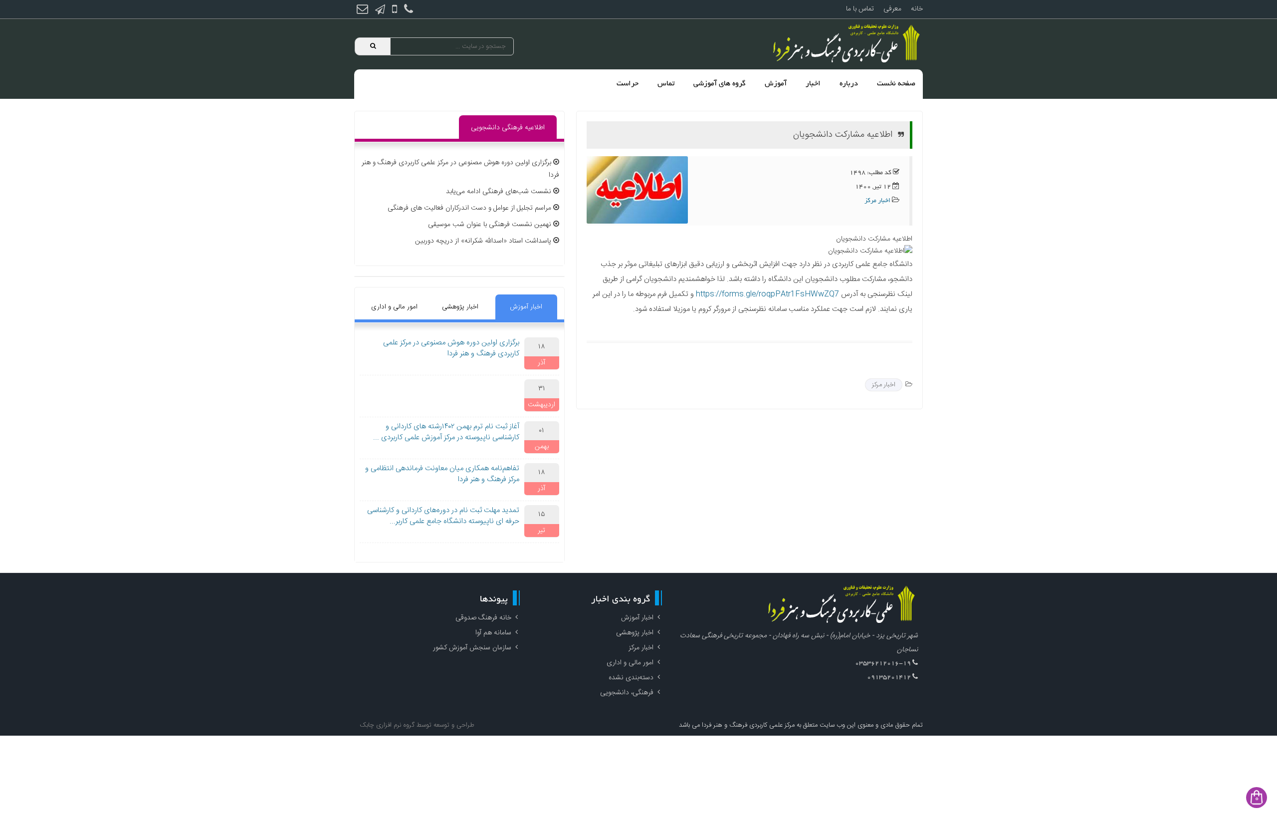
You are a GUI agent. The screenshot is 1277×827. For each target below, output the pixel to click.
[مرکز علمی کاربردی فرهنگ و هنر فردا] (848, 44)
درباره (849, 84)
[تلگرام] (380, 10)
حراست (627, 84)
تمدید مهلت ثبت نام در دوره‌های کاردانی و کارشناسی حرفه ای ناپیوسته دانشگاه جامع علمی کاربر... (443, 516)
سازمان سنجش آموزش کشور (472, 648)
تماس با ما (860, 9)
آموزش (776, 84)
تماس (665, 84)
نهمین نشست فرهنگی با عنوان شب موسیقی (489, 225)
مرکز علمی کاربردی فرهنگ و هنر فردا (747, 725)
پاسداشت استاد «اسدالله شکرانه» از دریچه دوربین (483, 241)
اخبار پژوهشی (460, 306)
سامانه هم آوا (493, 633)
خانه (917, 9)
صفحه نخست (896, 84)
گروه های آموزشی (719, 84)
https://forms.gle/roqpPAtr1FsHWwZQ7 (767, 294)
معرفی (892, 9)
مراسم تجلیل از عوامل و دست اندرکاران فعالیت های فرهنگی (469, 208)
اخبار (813, 84)
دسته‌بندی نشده (631, 678)
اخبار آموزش (526, 306)
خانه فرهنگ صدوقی (483, 618)
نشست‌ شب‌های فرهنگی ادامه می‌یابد (498, 192)
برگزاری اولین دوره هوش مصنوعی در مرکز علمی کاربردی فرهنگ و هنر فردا (451, 348)
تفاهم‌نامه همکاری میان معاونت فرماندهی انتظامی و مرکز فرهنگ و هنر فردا (442, 474)
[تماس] (408, 10)
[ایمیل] (362, 10)
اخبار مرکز (877, 201)
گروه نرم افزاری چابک (387, 725)
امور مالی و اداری (394, 306)
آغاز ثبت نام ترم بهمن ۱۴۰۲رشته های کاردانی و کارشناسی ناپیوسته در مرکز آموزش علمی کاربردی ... (446, 432)
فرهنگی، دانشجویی (626, 693)
